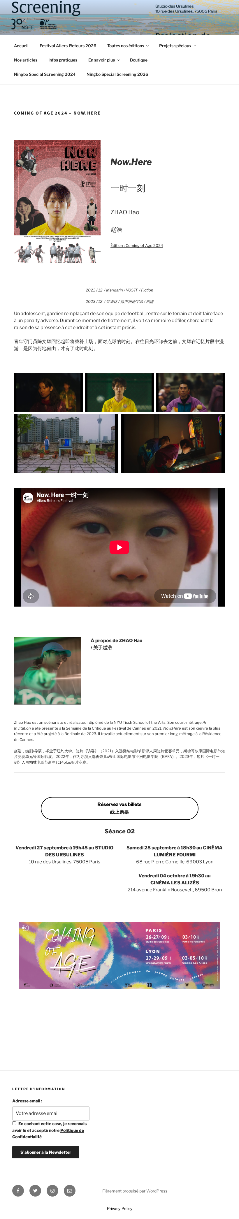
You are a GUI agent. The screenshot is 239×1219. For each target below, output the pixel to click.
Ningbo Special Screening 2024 (44, 74)
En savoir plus (101, 59)
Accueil (21, 45)
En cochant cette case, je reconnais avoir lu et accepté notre (49, 1130)
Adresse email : (27, 1100)
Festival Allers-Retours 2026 (68, 45)
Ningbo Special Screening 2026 (117, 74)
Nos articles (25, 59)
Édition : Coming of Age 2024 (136, 245)
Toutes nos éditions (125, 45)
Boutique (138, 59)
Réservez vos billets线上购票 (119, 808)
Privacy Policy (119, 1208)
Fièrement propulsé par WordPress (134, 1190)
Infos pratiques (62, 59)
